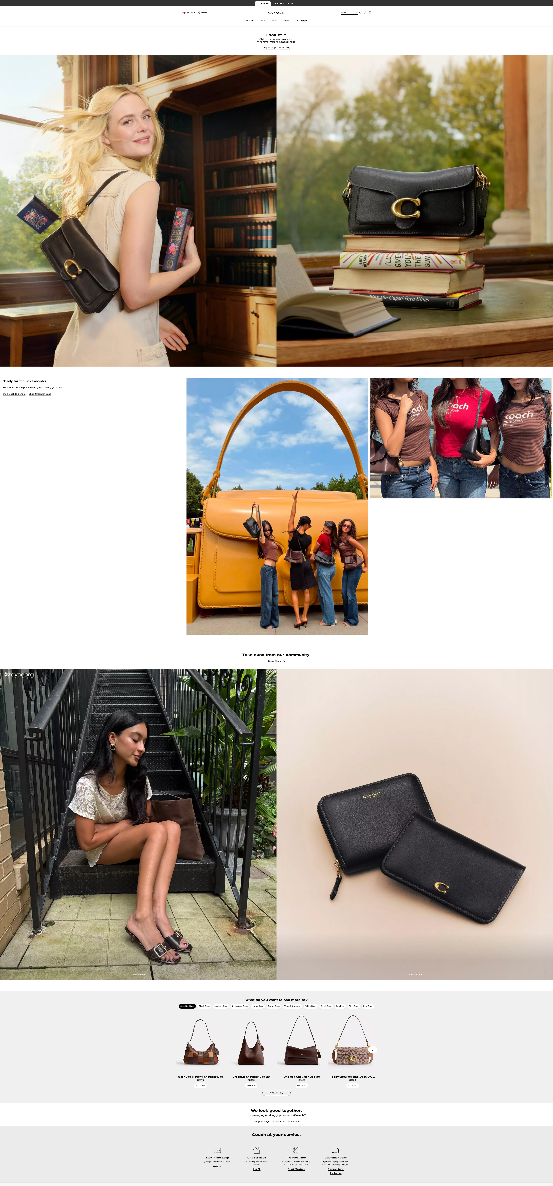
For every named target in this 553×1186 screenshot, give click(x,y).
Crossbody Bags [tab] (240, 1006)
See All (256, 1169)
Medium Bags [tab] (220, 1006)
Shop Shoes (138, 975)
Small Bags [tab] (326, 1006)
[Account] (365, 12)
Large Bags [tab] (257, 1006)
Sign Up (217, 1166)
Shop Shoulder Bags (40, 394)
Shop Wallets (415, 975)
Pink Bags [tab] (353, 1006)
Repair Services (296, 1169)
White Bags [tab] (310, 1006)
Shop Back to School (14, 394)
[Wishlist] (360, 12)
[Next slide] (372, 1049)
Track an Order (336, 1169)
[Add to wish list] (222, 1014)
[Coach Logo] (276, 13)
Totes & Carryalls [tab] (292, 1006)
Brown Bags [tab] (274, 1006)
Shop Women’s (276, 661)
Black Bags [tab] (204, 1006)
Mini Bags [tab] (368, 1006)
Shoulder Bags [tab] (187, 1006)
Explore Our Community (286, 1122)
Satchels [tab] (340, 1006)
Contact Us (336, 1173)
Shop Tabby (284, 48)
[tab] (263, 3)
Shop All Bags (269, 48)
